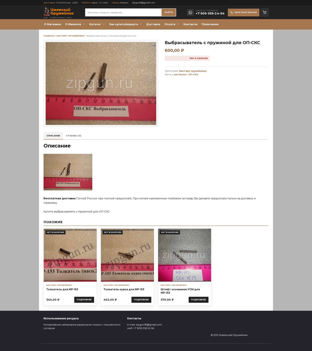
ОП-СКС (193, 74)
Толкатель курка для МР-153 (124, 289)
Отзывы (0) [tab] (73, 135)
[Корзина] (264, 12)
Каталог (95, 24)
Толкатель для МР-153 (62, 289)
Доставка (153, 24)
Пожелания (210, 24)
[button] (154, 45)
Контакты (190, 24)
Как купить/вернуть (123, 24)
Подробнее (84, 299)
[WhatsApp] (190, 12)
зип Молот (180, 74)
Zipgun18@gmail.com (143, 2)
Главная (49, 36)
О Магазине (52, 24)
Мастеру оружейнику (71, 36)
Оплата (169, 24)
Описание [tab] (53, 135)
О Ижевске (73, 24)
